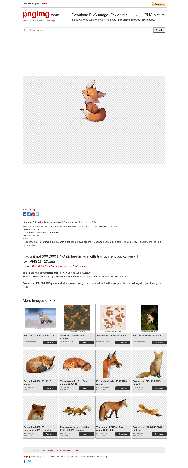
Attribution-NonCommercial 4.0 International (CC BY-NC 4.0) (64, 222)
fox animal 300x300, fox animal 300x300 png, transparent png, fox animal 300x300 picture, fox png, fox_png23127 (77, 226)
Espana (44, 3)
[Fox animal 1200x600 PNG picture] (149, 410)
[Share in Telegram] (29, 214)
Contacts (76, 450)
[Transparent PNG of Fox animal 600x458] (113, 410)
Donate (51, 450)
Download (50, 342)
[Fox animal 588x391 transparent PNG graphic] (40, 410)
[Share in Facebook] (24, 214)
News (43, 450)
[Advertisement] (94, 55)
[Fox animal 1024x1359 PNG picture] (113, 364)
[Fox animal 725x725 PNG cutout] (150, 364)
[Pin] (33, 214)
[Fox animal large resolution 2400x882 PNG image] (77, 410)
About (26, 450)
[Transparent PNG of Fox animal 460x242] (77, 364)
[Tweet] (37, 214)
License (35, 450)
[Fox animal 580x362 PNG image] (40, 364)
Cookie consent (63, 450)
